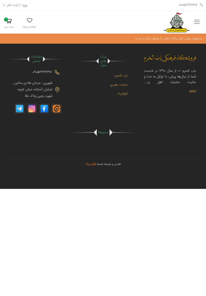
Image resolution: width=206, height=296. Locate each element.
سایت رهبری (119, 85)
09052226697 (188, 5)
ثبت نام (12, 5)
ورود (24, 5)
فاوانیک (122, 94)
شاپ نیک (90, 164)
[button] (29, 23)
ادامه (192, 91)
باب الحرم (121, 76)
